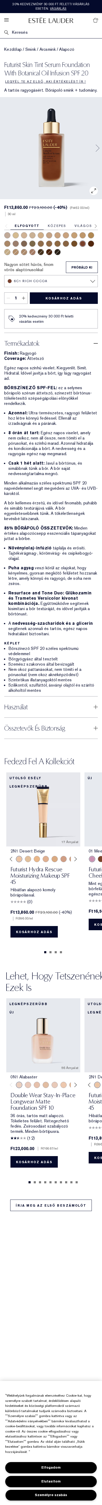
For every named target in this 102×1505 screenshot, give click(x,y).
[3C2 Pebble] (7, 235)
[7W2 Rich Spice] (49, 244)
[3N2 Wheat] (91, 235)
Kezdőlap (13, 49)
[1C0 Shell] (28, 1085)
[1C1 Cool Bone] (16, 235)
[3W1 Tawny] (66, 235)
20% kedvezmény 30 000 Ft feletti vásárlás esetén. (50, 6)
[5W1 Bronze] (57, 244)
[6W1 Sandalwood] (32, 244)
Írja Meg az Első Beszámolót (51, 1205)
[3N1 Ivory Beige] (83, 235)
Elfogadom (51, 1467)
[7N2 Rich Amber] (91, 244)
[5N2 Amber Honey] (74, 244)
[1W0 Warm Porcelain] (45, 1085)
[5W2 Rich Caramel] (66, 244)
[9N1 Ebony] (57, 252)
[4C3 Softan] (32, 252)
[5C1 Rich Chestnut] (24, 244)
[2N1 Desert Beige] (49, 235)
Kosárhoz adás (64, 298)
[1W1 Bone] (7, 252)
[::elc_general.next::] (74, 859)
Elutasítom (51, 1481)
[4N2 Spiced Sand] (24, 252)
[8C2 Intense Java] (41, 252)
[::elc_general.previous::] (12, 859)
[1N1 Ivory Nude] (24, 235)
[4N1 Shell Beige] (7, 244)
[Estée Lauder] (51, 20)
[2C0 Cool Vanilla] (16, 252)
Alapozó (66, 49)
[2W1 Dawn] (41, 235)
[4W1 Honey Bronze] (74, 235)
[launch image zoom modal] (93, 191)
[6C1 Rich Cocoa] (83, 244)
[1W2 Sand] (28, 859)
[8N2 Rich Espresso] (49, 252)
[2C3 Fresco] (16, 244)
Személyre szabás (51, 1495)
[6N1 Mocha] (41, 244)
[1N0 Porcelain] (36, 1085)
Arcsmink (47, 49)
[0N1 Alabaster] (32, 235)
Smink (30, 49)
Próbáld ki (81, 267)
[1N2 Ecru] (57, 235)
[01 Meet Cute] (92, 859)
